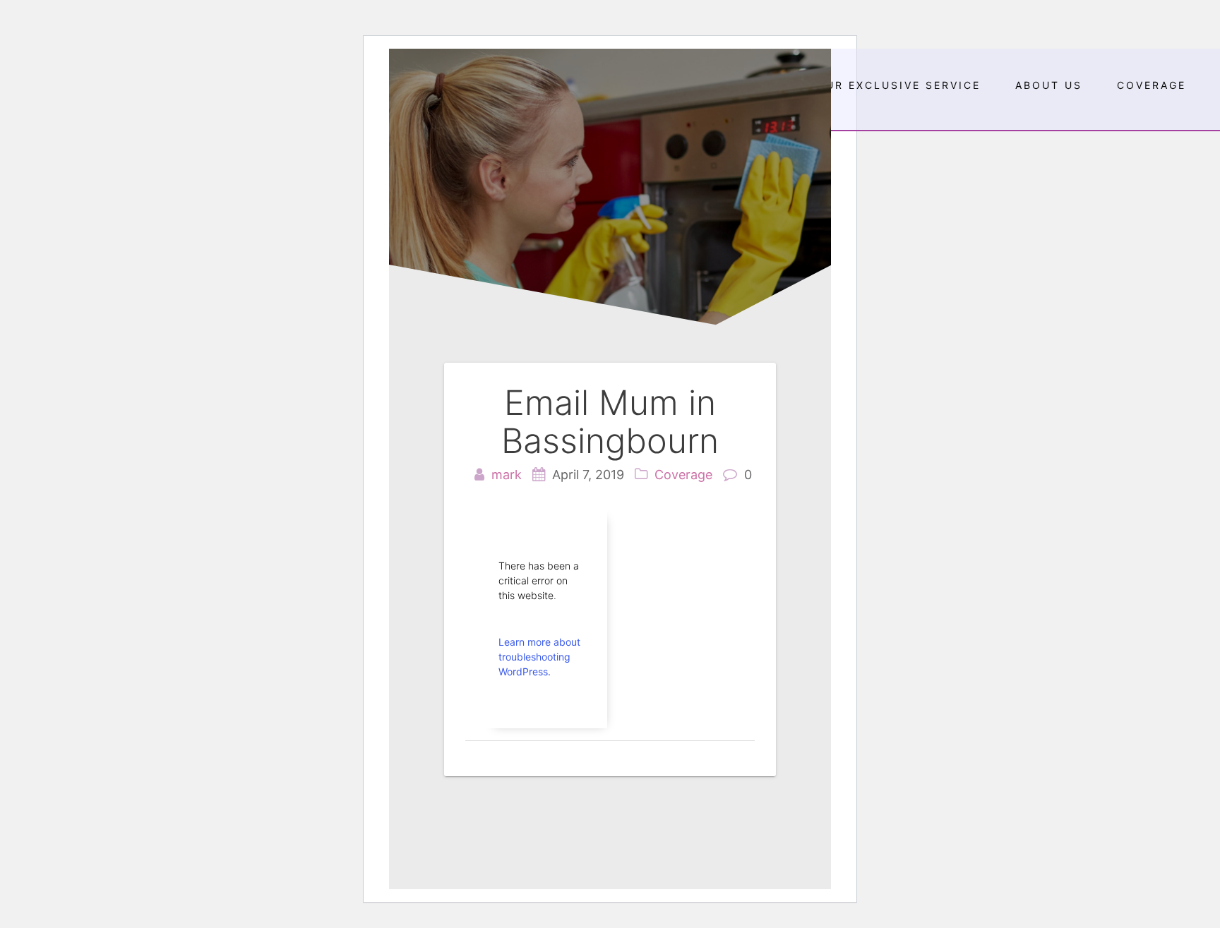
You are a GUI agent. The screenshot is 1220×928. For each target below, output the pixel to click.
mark (506, 474)
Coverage (1151, 85)
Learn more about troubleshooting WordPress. (539, 656)
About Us (1048, 85)
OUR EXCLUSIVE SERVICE (898, 85)
